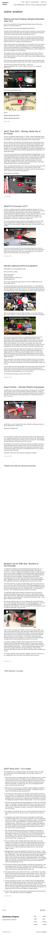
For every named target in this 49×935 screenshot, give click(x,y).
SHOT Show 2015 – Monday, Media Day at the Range (22, 132)
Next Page (43, 910)
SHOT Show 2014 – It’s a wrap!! (17, 769)
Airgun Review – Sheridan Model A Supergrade (24, 387)
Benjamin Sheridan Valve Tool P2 (11, 115)
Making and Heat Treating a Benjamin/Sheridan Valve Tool (24, 20)
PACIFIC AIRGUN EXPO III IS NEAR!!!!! (21, 266)
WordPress (44, 931)
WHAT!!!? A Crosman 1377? (16, 206)
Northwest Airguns (10, 917)
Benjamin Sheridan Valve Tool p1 (11, 118)
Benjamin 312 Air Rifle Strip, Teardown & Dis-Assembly (21, 565)
